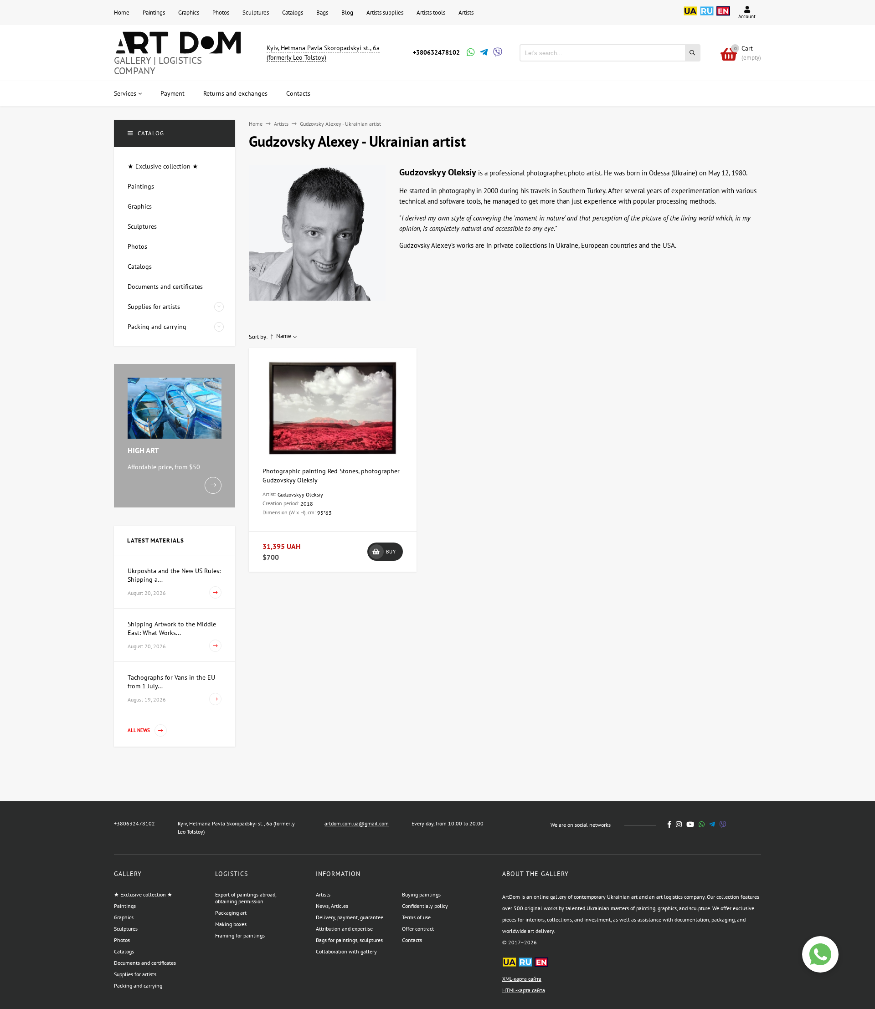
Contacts (412, 940)
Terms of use (416, 917)
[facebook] (669, 824)
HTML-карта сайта (523, 990)
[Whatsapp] (470, 53)
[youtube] (690, 824)
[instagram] (679, 824)
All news (139, 730)
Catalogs (292, 12)
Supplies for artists (135, 974)
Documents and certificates (145, 962)
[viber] (723, 824)
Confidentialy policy (425, 905)
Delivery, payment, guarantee (349, 917)
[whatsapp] (702, 824)
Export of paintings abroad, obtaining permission (245, 898)
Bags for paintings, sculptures (349, 940)
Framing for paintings (240, 935)
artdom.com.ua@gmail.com (356, 823)
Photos (220, 12)
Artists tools (431, 12)
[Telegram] (483, 53)
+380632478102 (436, 52)
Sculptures (255, 12)
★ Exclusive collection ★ (143, 894)
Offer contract (418, 928)
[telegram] (712, 824)
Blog (347, 12)
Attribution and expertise (344, 928)
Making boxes (231, 924)
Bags (322, 12)
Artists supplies (384, 12)
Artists (466, 12)
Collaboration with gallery (346, 951)
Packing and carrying (138, 985)
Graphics (188, 12)
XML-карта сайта (521, 978)
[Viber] (496, 53)
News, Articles (332, 905)
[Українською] (690, 16)
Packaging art (231, 912)
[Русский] (707, 16)
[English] (723, 16)
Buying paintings (421, 894)
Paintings (154, 12)
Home (121, 12)
